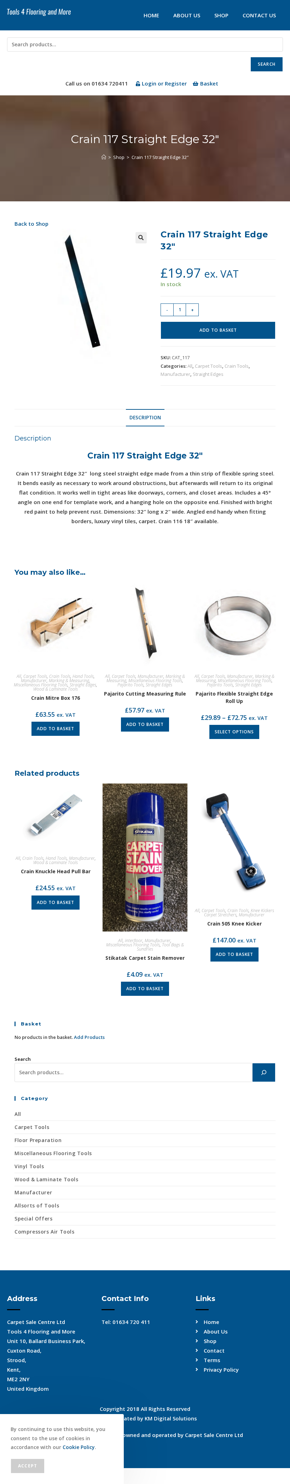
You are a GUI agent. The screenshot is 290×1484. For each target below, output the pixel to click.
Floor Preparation (38, 1140)
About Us (186, 15)
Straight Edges (208, 374)
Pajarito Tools (130, 685)
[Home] (104, 157)
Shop (221, 15)
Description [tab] (145, 417)
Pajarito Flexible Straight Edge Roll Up (234, 697)
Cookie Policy (79, 1447)
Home (151, 15)
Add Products (89, 1037)
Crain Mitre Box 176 (55, 697)
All (189, 366)
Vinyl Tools (29, 1166)
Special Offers (33, 1218)
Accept (27, 1466)
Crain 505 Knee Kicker (234, 923)
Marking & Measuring (69, 681)
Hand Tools (83, 676)
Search (267, 64)
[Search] (264, 1072)
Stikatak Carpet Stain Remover (145, 957)
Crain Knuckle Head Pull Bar (56, 871)
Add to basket (218, 330)
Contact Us (259, 15)
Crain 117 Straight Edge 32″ (160, 157)
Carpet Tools (208, 366)
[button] (141, 237)
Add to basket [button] (55, 729)
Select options (234, 732)
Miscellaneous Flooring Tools (41, 685)
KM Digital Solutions (171, 1418)
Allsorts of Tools (36, 1205)
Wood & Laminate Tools (55, 689)
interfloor (134, 941)
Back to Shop (31, 223)
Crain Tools (237, 366)
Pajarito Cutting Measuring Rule (145, 693)
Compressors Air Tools (44, 1231)
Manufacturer (175, 374)
